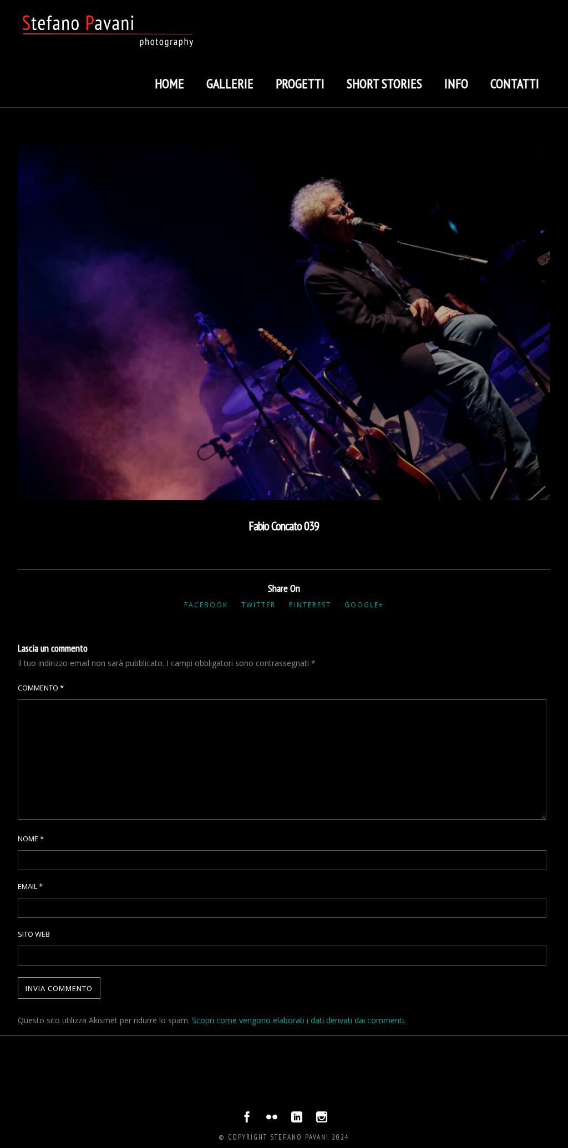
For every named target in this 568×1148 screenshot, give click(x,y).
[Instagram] (321, 1120)
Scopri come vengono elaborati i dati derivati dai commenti (298, 1020)
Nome (31, 839)
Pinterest (310, 604)
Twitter (258, 604)
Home (169, 83)
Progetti (300, 83)
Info (456, 83)
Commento (41, 688)
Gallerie (229, 83)
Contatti (514, 83)
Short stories (384, 83)
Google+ (364, 604)
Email (30, 886)
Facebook (206, 604)
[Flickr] (271, 1120)
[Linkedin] (296, 1120)
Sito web (34, 934)
